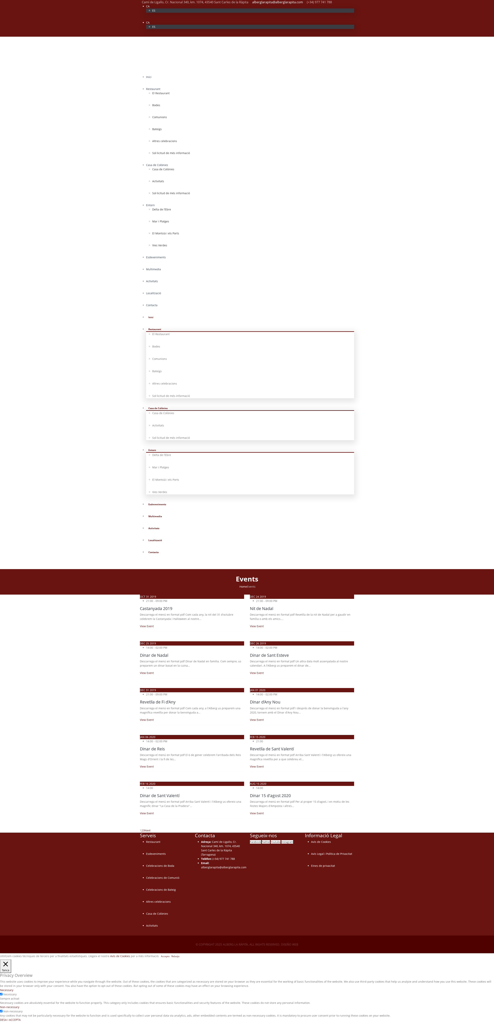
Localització (153, 293)
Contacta (151, 305)
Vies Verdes (159, 245)
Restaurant (153, 89)
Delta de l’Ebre (161, 209)
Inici (148, 77)
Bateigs (157, 129)
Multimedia (153, 269)
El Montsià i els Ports (165, 233)
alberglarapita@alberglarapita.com (277, 2)
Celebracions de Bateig (161, 889)
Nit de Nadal (261, 608)
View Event (147, 626)
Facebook (255, 842)
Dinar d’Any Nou (265, 702)
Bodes (156, 105)
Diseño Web (289, 944)
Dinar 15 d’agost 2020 (270, 795)
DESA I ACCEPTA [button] (10, 1020)
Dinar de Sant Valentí (159, 795)
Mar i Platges (160, 221)
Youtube (276, 842)
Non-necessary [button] (9, 1007)
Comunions (159, 117)
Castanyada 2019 (156, 608)
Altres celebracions (164, 141)
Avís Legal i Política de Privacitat (331, 854)
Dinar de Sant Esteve (269, 655)
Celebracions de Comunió (162, 878)
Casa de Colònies (157, 165)
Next (148, 830)
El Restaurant (161, 93)
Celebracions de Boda (160, 866)
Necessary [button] (6, 990)
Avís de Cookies (321, 842)
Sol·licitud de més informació (171, 153)
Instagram (287, 842)
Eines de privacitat (323, 866)
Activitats (158, 181)
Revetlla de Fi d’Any (158, 702)
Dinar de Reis (152, 749)
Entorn (150, 205)
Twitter (266, 842)
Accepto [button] (165, 956)
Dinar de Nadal (154, 655)
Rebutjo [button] (175, 956)
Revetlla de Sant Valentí (272, 749)
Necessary (10, 994)
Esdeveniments (156, 257)
